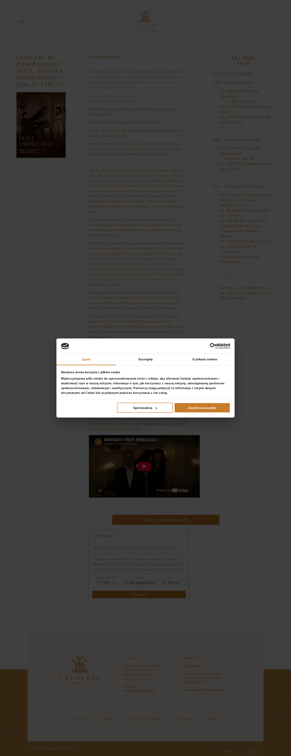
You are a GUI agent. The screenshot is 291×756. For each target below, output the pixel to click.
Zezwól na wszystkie (202, 408)
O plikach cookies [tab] (204, 359)
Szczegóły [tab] (145, 359)
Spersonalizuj (142, 408)
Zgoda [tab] (86, 359)
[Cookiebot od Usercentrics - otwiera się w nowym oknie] (213, 346)
